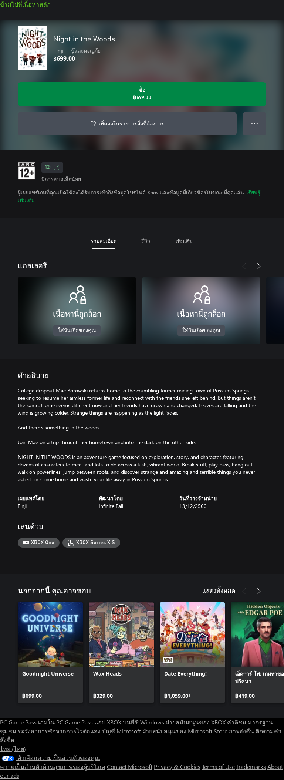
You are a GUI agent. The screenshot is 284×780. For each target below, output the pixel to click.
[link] (50, 652)
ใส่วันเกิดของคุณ (77, 330)
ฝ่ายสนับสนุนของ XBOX (196, 722)
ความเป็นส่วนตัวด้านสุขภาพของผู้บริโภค (52, 766)
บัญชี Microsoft (121, 731)
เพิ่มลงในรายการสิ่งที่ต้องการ (131, 123)
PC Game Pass (18, 722)
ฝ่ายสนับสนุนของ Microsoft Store (184, 731)
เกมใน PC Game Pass (65, 722)
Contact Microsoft (129, 766)
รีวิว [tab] (145, 240)
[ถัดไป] (258, 266)
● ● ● (254, 123)
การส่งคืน (241, 731)
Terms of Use (218, 766)
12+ (48, 167)
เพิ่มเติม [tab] (184, 240)
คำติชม (236, 722)
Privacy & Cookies (177, 766)
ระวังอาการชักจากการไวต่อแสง (59, 731)
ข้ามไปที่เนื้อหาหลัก (25, 4)
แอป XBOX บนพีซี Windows (129, 722)
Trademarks (251, 766)
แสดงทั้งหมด (218, 590)
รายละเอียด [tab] (104, 240)
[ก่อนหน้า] (244, 266)
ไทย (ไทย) (13, 749)
